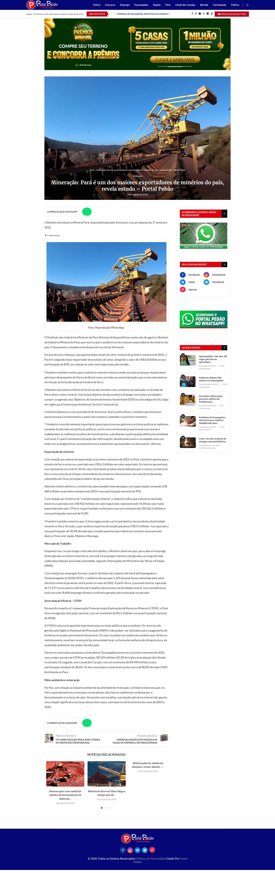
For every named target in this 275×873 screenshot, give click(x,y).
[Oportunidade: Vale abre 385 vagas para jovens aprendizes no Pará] (188, 360)
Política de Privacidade (151, 858)
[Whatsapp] (204, 14)
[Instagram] (196, 14)
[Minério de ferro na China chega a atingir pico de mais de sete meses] (107, 774)
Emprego (125, 4)
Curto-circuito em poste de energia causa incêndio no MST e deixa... (151, 14)
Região (157, 4)
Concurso (110, 4)
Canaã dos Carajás (185, 4)
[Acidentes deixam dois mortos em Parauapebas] (188, 381)
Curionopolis (219, 4)
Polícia (96, 4)
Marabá (204, 4)
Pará (167, 4)
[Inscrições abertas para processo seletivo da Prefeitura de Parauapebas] (188, 400)
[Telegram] (207, 14)
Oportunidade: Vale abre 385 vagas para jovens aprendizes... (213, 359)
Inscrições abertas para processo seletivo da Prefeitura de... (210, 399)
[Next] (114, 14)
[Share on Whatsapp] (87, 211)
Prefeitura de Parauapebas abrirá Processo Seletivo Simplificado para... (212, 420)
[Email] (199, 14)
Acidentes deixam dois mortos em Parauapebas (211, 379)
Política (235, 4)
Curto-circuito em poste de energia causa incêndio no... (213, 440)
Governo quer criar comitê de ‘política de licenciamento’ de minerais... (65, 795)
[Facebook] (192, 14)
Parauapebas (141, 4)
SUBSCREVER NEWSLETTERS (233, 14)
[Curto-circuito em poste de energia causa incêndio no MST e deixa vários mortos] (188, 442)
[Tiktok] (212, 14)
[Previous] (111, 14)
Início (92, 170)
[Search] (247, 5)
